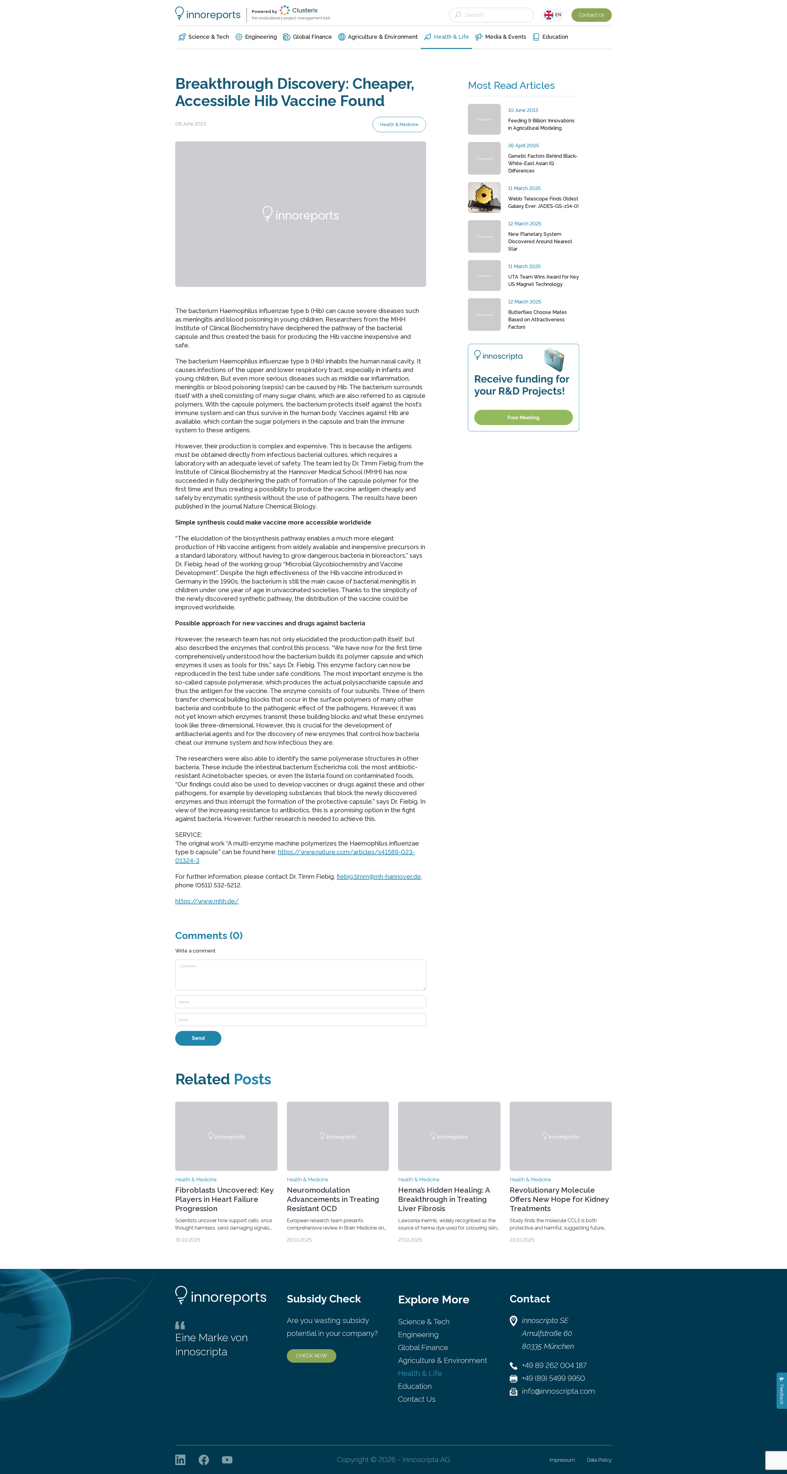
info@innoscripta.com (558, 1391)
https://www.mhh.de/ (207, 901)
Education (415, 1386)
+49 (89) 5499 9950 (553, 1378)
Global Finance (423, 1347)
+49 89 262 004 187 (554, 1365)
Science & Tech (424, 1321)
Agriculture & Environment (442, 1360)
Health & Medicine (399, 124)
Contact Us (591, 15)
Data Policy (599, 1460)
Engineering (418, 1334)
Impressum (562, 1460)
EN (557, 14)
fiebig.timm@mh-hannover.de (379, 876)
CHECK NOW (311, 1356)
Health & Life (420, 1373)
